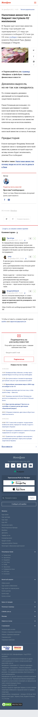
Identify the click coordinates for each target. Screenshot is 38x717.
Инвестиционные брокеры (9, 527)
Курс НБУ (4, 522)
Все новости (7, 447)
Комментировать (23, 219)
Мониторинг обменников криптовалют (13, 546)
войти (4, 322)
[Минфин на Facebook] (7, 465)
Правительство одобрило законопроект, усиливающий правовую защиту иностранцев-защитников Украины (17, 438)
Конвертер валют (7, 538)
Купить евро (5, 593)
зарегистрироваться (18, 322)
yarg (9, 256)
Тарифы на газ (6, 535)
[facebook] (5, 200)
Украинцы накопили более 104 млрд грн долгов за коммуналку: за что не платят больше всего (17, 398)
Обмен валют (6, 583)
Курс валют (5, 514)
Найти (32, 498)
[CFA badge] (28, 648)
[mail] (9, 200)
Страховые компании (8, 640)
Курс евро (5, 520)
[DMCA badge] (19, 704)
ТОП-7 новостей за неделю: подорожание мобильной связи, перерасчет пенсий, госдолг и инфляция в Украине (17, 425)
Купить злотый (6, 596)
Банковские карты (7, 525)
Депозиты (5, 533)
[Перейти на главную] (6, 2)
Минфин (13, 211)
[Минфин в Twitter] (19, 465)
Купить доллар (6, 591)
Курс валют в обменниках (9, 586)
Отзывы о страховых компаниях (11, 632)
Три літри (10, 238)
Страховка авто (6, 637)
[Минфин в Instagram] (25, 465)
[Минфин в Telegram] (13, 465)
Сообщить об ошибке (19, 504)
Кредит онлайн (6, 540)
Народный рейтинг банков (9, 543)
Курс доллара (6, 517)
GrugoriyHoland (13, 291)
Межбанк (4, 530)
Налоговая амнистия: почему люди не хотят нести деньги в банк (18, 164)
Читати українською (28, 9)
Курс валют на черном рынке (10, 588)
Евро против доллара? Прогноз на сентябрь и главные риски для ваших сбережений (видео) (15, 406)
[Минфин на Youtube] (31, 465)
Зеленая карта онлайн (8, 629)
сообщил (13, 37)
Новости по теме (19, 365)
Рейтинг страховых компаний (10, 634)
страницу (25, 72)
